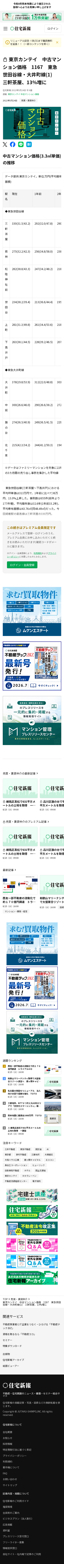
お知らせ (7, 1438)
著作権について (11, 1467)
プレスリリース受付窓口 (16, 1536)
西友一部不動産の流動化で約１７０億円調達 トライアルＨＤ (19, 902)
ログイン (52, 28)
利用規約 (38, 553)
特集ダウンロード (12, 1346)
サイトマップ (10, 1485)
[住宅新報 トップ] (20, 29)
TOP (5, 1299)
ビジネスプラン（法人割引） (18, 1518)
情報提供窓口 (10, 1548)
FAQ (5, 1473)
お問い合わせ (10, 1479)
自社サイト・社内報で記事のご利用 (22, 1554)
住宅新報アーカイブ (13, 1359)
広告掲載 (7, 1524)
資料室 (6, 1530)
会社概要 (7, 1432)
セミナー (7, 1340)
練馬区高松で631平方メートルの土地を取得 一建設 (19, 805)
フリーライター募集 (13, 1542)
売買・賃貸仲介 (19, 1299)
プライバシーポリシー (15, 1455)
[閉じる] (57, 42)
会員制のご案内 (11, 1512)
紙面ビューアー (11, 1365)
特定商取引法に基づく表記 (17, 1449)
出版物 (6, 1354)
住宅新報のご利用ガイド (16, 1501)
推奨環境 (7, 1506)
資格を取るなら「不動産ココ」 (19, 1334)
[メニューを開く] (5, 28)
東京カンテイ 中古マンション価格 (23, 94)
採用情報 (7, 1444)
